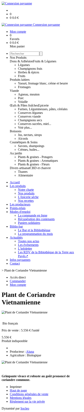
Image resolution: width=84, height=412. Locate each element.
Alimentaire (25, 175)
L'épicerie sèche (28, 197)
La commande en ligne (32, 215)
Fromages (24, 87)
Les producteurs (20, 204)
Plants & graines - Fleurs (34, 164)
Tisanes (23, 171)
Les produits (18, 186)
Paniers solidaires (29, 223)
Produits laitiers (20, 79)
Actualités (16, 237)
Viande (14, 90)
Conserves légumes (30, 113)
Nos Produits (18, 57)
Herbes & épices (28, 72)
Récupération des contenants (36, 219)
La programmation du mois (35, 234)
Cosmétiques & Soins (24, 142)
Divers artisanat (20, 168)
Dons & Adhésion (21, 61)
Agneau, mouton (29, 94)
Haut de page (18, 390)
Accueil (15, 182)
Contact (15, 263)
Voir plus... (25, 127)
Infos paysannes (20, 260)
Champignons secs (30, 120)
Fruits (21, 76)
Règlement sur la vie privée (27, 401)
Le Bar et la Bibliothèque (34, 230)
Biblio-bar (16, 226)
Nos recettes (26, 200)
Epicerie (43, 105)
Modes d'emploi (20, 211)
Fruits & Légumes (44, 61)
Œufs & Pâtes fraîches (24, 105)
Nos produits (26, 193)
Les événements (28, 245)
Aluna (30, 351)
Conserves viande (29, 116)
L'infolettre (25, 248)
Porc (21, 98)
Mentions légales (20, 398)
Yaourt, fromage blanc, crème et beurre (43, 83)
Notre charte (26, 189)
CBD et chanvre (40, 168)
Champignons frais (30, 68)
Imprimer (16, 386)
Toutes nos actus (28, 241)
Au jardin (16, 153)
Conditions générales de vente (29, 394)
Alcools (23, 138)
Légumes (24, 65)
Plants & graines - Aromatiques (38, 160)
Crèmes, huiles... (28, 149)
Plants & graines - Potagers (35, 157)
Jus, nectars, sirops (30, 135)
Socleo (24, 408)
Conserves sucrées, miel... (34, 124)
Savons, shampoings (31, 146)
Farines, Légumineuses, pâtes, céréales (42, 109)
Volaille (23, 101)
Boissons (15, 131)
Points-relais (17, 208)
